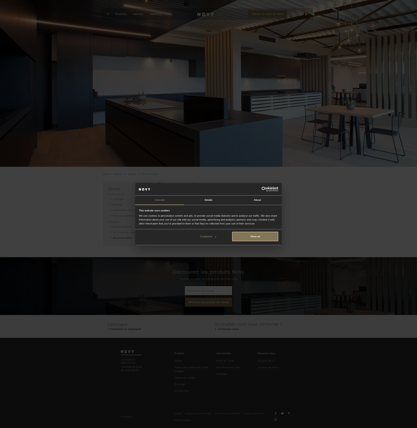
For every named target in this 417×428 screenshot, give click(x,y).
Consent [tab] (160, 200)
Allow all (255, 236)
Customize (206, 236)
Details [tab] (209, 200)
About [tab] (257, 200)
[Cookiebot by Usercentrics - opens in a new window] (264, 189)
